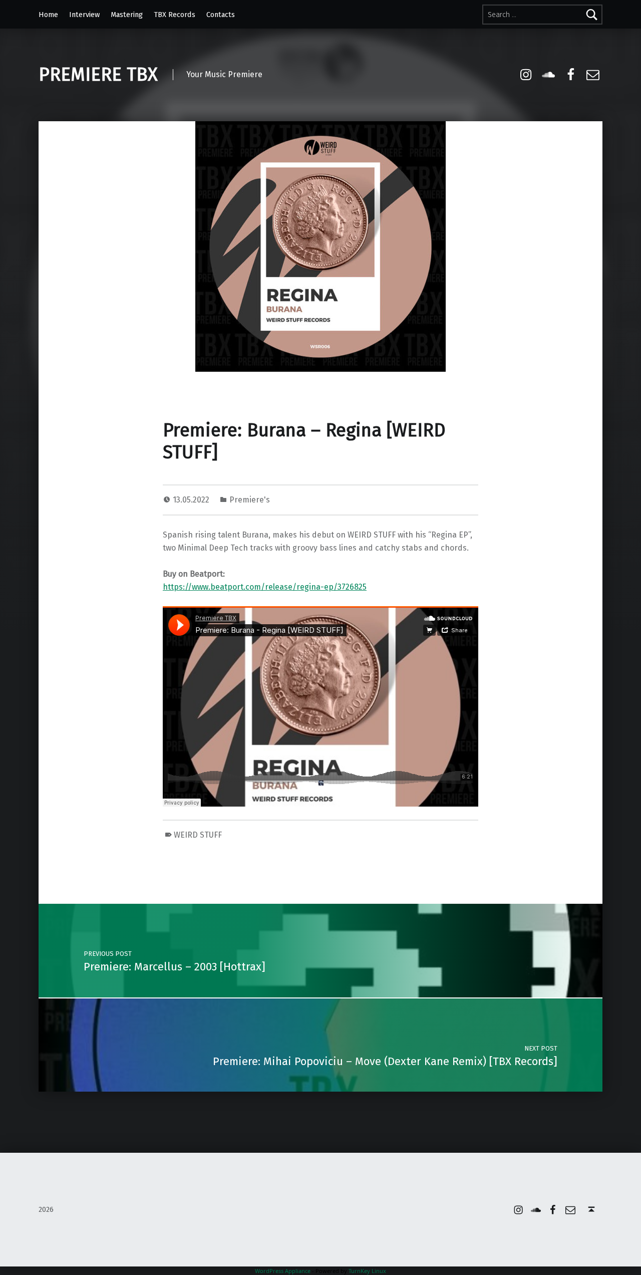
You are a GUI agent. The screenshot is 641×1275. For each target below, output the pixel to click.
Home (48, 14)
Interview (84, 14)
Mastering (127, 14)
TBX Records (174, 14)
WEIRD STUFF (198, 835)
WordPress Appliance (282, 1270)
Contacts (220, 14)
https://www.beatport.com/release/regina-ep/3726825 (265, 587)
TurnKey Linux (367, 1270)
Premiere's (249, 499)
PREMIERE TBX (98, 75)
